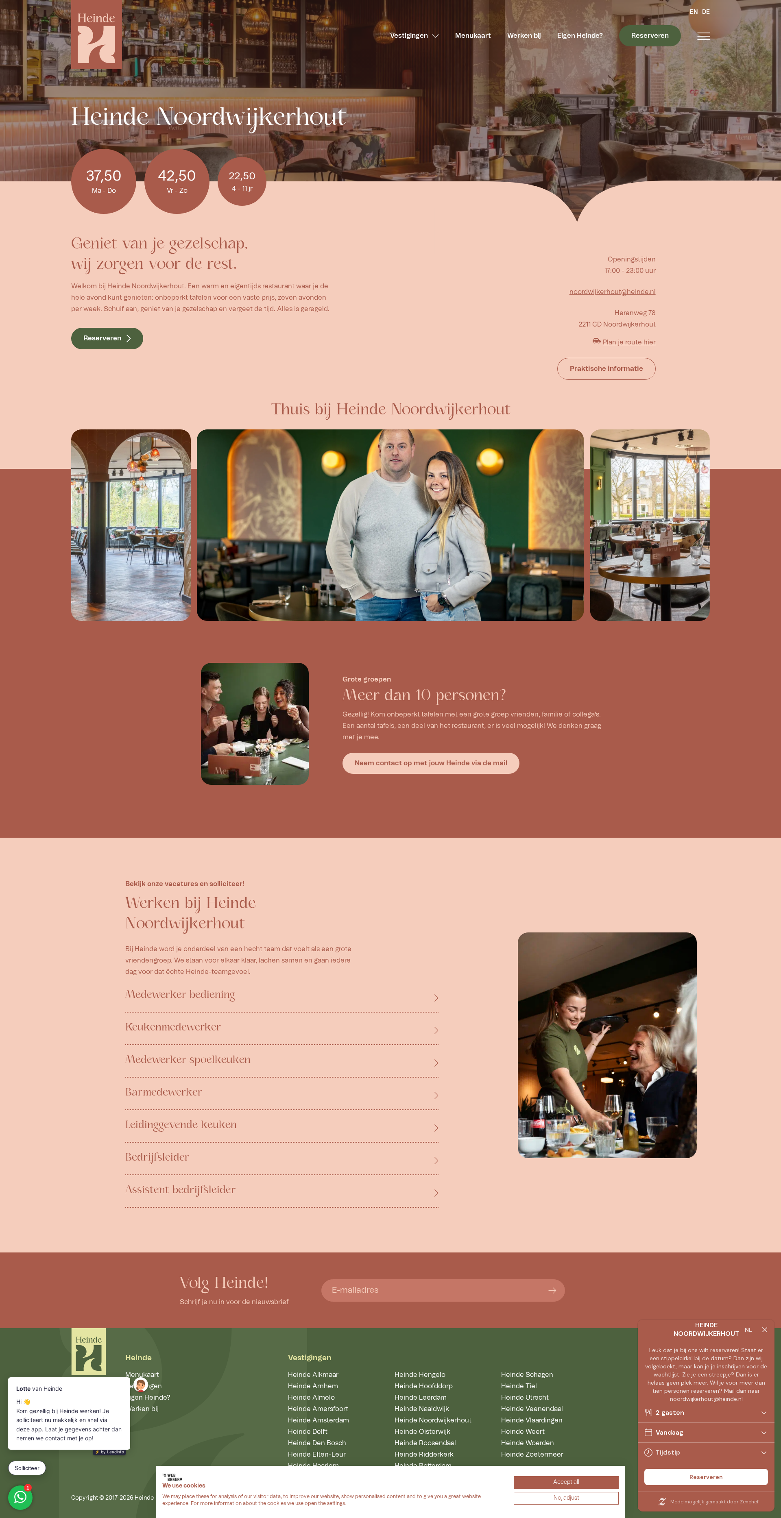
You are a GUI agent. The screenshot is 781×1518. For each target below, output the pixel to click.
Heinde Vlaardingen (532, 1420)
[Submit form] (552, 1290)
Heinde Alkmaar (313, 1375)
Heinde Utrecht (525, 1397)
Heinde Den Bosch (317, 1443)
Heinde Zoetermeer (532, 1454)
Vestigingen (409, 36)
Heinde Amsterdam (318, 1420)
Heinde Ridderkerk (424, 1454)
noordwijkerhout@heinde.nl (612, 292)
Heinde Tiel (519, 1386)
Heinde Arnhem (313, 1386)
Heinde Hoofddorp (424, 1386)
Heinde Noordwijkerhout (433, 1420)
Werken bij (524, 36)
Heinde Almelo (311, 1397)
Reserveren (650, 36)
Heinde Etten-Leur (317, 1454)
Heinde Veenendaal (532, 1409)
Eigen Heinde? (580, 36)
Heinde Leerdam (421, 1397)
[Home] (96, 34)
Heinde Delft (307, 1432)
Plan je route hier (629, 342)
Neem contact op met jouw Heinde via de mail (431, 763)
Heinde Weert (523, 1432)
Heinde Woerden (527, 1443)
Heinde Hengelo (420, 1375)
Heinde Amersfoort (318, 1409)
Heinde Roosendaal (425, 1443)
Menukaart (473, 36)
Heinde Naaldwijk (422, 1409)
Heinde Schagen (527, 1375)
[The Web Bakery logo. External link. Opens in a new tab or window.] (172, 1477)
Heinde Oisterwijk (422, 1432)
